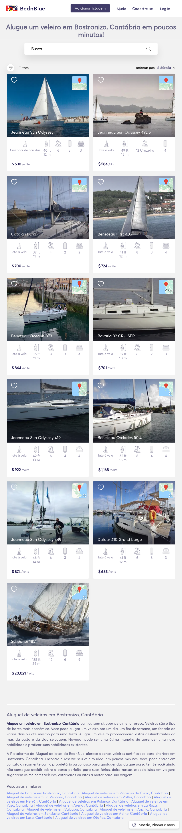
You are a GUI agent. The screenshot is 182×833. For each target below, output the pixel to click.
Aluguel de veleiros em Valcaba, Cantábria (62, 809)
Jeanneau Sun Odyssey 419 (36, 437)
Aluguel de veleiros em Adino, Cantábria (114, 813)
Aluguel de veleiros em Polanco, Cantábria (94, 801)
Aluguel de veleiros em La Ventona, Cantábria (44, 797)
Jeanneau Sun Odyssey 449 (36, 539)
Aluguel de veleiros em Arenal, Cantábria (69, 805)
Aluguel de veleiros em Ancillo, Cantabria (133, 809)
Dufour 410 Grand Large (120, 539)
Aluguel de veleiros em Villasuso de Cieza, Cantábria (125, 793)
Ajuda (121, 8)
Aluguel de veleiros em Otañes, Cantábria (89, 817)
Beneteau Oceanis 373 (31, 335)
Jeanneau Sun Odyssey (32, 132)
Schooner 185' (23, 641)
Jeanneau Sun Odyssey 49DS (124, 132)
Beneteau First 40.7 (115, 234)
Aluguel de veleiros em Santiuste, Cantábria (42, 813)
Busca (36, 48)
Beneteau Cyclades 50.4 (120, 437)
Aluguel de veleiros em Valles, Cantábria (118, 797)
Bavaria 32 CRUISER (116, 335)
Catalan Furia (23, 234)
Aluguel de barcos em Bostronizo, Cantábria (43, 793)
